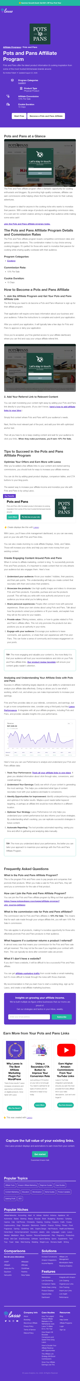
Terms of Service (30, 1330)
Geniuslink (8, 1275)
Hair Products (53, 1229)
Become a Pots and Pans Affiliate (46, 116)
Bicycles (38, 1219)
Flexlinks (24, 1272)
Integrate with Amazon (67, 1277)
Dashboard (46, 1297)
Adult (30, 1215)
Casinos (7, 1222)
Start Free (19, 116)
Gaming (16, 1229)
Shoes (6, 1239)
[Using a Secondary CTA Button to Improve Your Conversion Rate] (41, 1050)
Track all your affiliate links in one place (51, 772)
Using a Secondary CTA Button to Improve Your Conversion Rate (40, 1069)
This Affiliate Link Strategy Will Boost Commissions (48, 1356)
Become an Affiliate (30, 1323)
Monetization (37, 1192)
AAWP (6, 1262)
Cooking (11, 260)
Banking (23, 1219)
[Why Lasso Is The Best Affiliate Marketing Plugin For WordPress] (15, 1050)
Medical (6, 1235)
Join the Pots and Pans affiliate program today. (27, 224)
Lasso (36, 527)
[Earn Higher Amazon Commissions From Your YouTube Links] (66, 1050)
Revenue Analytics (65, 1266)
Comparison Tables (49, 1284)
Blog (61, 1316)
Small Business (24, 1239)
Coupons (55, 1222)
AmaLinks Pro (9, 1268)
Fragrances (8, 1229)
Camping (68, 1219)
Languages (55, 1232)
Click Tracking (64, 1287)
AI (34, 1215)
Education (25, 1192)
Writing (66, 1242)
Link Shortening (47, 1281)
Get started (40, 1154)
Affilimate (24, 1265)
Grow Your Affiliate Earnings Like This (48, 1363)
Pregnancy (60, 1235)
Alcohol (46, 1215)
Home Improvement (22, 1232)
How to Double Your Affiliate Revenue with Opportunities (49, 1348)
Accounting (22, 1215)
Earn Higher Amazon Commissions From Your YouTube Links (65, 1069)
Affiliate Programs (66, 1323)
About (26, 1316)
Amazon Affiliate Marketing (27, 1185)
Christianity (31, 1222)
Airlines (39, 1215)
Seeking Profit (10, 1199)
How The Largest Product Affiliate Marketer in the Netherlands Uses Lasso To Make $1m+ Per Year (48, 1322)
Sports (54, 1239)
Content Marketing (12, 1192)
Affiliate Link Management (64, 1258)
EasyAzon (7, 1272)
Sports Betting (44, 1239)
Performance (63, 1297)
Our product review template (41, 662)
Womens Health (56, 1242)
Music (22, 1235)
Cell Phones (21, 1222)
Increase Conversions (49, 1257)
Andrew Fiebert (10, 73)
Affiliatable (24, 1262)
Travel (11, 1242)
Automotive (8, 1219)
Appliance (61, 1215)
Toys (6, 1242)
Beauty (30, 1219)
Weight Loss (44, 1242)
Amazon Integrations (49, 1260)
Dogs (19, 1225)
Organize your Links (66, 1284)
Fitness (64, 1225)
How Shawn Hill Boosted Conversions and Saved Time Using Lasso (48, 1337)
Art (68, 1215)
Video (17, 1242)
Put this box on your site (31, 517)
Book (44, 1219)
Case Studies (60, 1185)
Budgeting (51, 1219)
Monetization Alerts (66, 1263)
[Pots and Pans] (64, 508)
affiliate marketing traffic (28, 973)
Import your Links (65, 1291)
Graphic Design (40, 1229)
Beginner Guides (46, 1185)
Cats (13, 1222)
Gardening (25, 1229)
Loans (63, 1232)
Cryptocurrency (9, 1225)
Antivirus (53, 1215)
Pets (53, 1235)
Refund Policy (29, 1333)
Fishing (57, 1225)
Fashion (43, 1225)
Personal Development (42, 1235)
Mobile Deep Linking (49, 1287)
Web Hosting (25, 1242)
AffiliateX (7, 1265)
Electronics (35, 1225)
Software (34, 1239)
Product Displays (48, 1291)
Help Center (64, 1320)
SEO (20, 1199)
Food (71, 1225)
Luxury (69, 1232)
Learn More (12, 517)
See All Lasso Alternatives (14, 1257)
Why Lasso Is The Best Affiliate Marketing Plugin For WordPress (14, 1071)
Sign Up (62, 1330)
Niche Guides (50, 1192)
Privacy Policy (28, 1326)
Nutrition (29, 1235)
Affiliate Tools (10, 1185)
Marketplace (46, 1277)
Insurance (34, 1232)
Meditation (15, 1235)
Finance (51, 1225)
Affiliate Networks (10, 1215)
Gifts (32, 1229)
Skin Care (13, 1239)
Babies (16, 1219)
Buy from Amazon (65, 1105)
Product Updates (64, 1192)
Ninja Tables (25, 1275)
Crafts (62, 1222)
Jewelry (41, 1232)
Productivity (70, 1235)
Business (60, 1219)
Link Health (63, 1294)
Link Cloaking (64, 1281)
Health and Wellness (66, 1229)
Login (62, 1326)
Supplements (63, 1239)
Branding (27, 1320)
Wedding (35, 1242)
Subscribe (61, 1017)
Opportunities (46, 1294)
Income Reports (47, 1263)
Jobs (48, 1232)
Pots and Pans (17, 501)
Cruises (69, 1222)
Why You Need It (14, 1108)
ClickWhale (25, 1268)
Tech (71, 1239)
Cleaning (39, 1222)
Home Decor (8, 1232)
